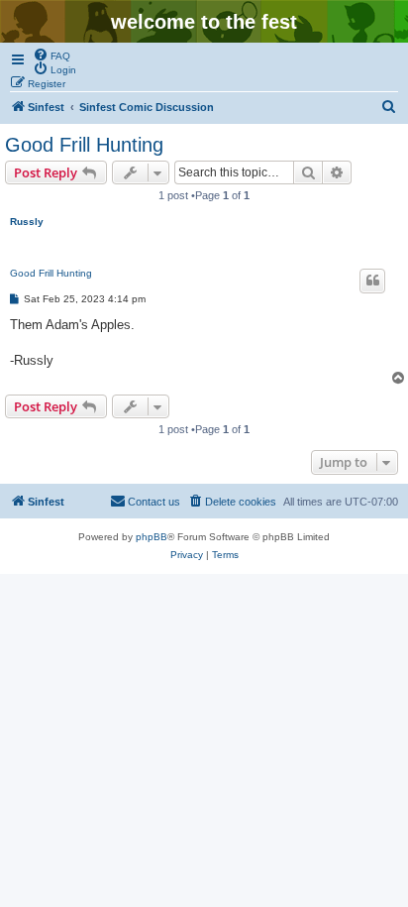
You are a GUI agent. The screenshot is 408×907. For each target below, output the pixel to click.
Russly (27, 221)
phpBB (151, 536)
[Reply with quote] (372, 280)
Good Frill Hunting (84, 145)
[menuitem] (51, 54)
